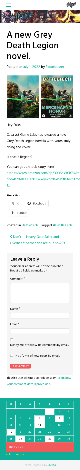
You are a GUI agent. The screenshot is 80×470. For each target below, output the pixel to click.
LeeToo (52, 465)
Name (14, 309)
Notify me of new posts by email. (38, 356)
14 (39, 425)
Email (13, 324)
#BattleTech (62, 225)
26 (20, 439)
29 (49, 439)
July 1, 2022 (31, 67)
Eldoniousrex (55, 67)
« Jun (10, 454)
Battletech (30, 225)
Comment (17, 279)
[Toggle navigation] (9, 5)
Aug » (20, 454)
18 (11, 432)
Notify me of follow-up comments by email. (39, 345)
